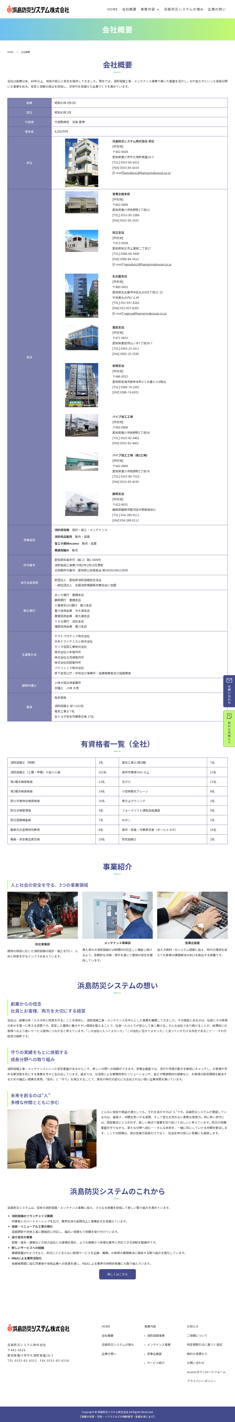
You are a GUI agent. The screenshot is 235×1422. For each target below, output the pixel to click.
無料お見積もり (197, 1353)
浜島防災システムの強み (184, 9)
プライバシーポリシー (201, 1381)
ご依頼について (197, 1335)
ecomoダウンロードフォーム (206, 1372)
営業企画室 (154, 1353)
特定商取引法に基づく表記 (204, 1344)
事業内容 (148, 9)
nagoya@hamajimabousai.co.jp (145, 313)
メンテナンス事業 (159, 1344)
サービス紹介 (156, 1362)
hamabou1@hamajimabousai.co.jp (147, 173)
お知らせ (193, 1326)
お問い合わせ (196, 1362)
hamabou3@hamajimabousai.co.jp (147, 264)
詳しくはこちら (117, 1274)
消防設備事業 (156, 1335)
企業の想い (217, 9)
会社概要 (129, 9)
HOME (112, 9)
